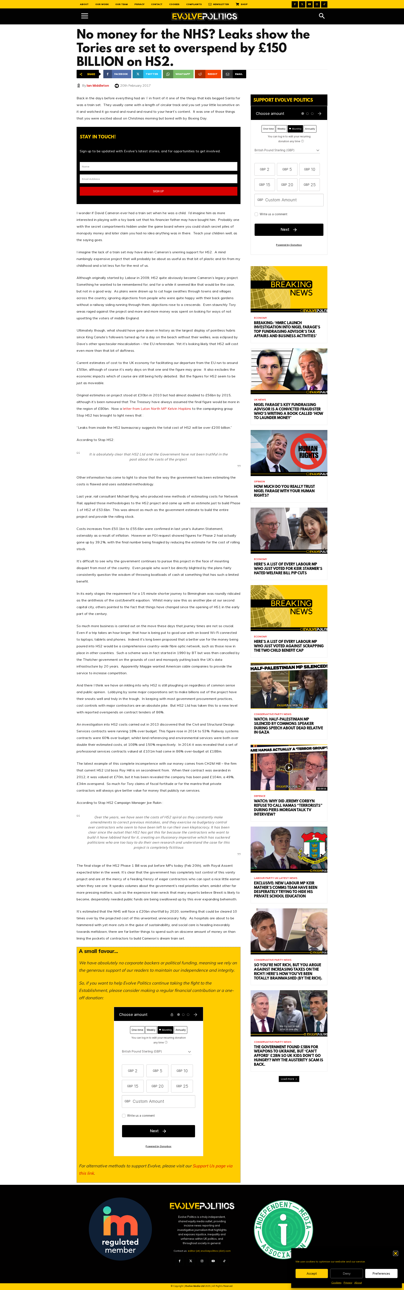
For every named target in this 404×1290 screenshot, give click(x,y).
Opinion (259, 481)
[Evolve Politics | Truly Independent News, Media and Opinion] (204, 16)
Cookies (336, 1282)
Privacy (348, 1282)
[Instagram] (317, 4)
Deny (347, 1273)
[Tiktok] (324, 4)
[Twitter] (302, 4)
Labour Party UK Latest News (275, 878)
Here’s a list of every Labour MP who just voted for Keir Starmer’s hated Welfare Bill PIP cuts (288, 569)
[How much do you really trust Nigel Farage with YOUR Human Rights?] (289, 453)
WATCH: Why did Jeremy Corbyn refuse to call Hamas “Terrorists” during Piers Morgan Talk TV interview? (288, 808)
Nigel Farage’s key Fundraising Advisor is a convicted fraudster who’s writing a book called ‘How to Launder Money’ (288, 411)
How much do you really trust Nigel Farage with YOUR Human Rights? (284, 491)
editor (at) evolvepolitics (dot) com (209, 1250)
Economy (260, 318)
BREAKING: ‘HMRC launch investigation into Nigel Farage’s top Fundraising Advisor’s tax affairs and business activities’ (287, 329)
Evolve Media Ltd (195, 1286)
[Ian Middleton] (79, 85)
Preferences (381, 1273)
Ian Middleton (98, 85)
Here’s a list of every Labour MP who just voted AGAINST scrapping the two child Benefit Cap (289, 646)
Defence (259, 796)
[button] (395, 1253)
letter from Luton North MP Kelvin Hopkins (157, 408)
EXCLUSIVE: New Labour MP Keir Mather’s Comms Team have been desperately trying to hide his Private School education (285, 890)
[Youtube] (309, 4)
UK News (260, 399)
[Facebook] (295, 4)
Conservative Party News (272, 714)
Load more (287, 1079)
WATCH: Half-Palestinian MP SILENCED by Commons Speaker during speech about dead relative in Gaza (288, 726)
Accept (312, 1273)
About (358, 1282)
